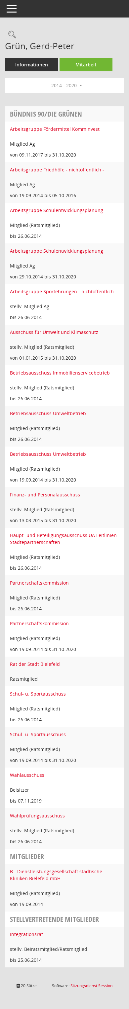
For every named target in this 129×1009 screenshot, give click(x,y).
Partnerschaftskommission (39, 583)
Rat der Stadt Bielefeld (35, 664)
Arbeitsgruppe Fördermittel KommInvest (55, 129)
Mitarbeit (86, 64)
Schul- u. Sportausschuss (38, 694)
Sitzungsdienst (91, 986)
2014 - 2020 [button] (64, 85)
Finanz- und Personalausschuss (45, 494)
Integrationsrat (26, 934)
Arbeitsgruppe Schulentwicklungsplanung (56, 210)
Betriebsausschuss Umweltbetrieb (48, 413)
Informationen (31, 64)
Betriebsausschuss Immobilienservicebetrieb (60, 373)
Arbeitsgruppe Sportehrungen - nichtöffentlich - (63, 291)
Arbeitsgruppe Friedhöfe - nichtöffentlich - (57, 169)
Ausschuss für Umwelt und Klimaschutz (54, 332)
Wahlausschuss (27, 775)
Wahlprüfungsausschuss (37, 815)
